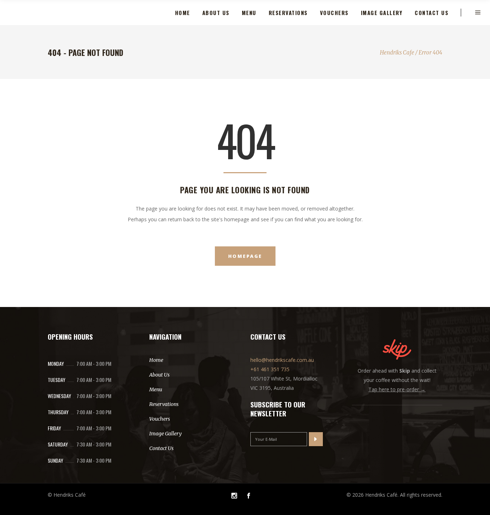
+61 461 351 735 (269, 369)
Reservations (164, 404)
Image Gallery (165, 433)
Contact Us (161, 448)
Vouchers (159, 419)
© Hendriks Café (67, 494)
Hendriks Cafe (397, 52)
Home (156, 360)
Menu (155, 389)
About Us (159, 375)
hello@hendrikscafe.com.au (282, 359)
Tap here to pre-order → (396, 389)
